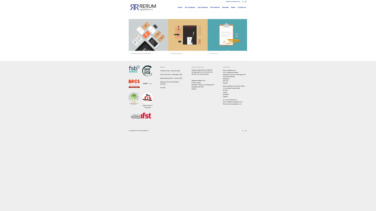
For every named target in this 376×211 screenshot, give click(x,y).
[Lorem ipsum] (227, 35)
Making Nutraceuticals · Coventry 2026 (171, 78)
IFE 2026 (162, 88)
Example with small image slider (141, 53)
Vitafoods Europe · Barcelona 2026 (170, 71)
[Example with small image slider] (148, 35)
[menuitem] (180, 7)
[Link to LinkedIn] (245, 1)
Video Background (176, 53)
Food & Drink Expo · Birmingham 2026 (171, 74)
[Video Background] (188, 35)
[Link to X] (242, 1)
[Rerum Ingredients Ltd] (143, 7)
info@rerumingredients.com (233, 1)
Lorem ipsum (214, 53)
